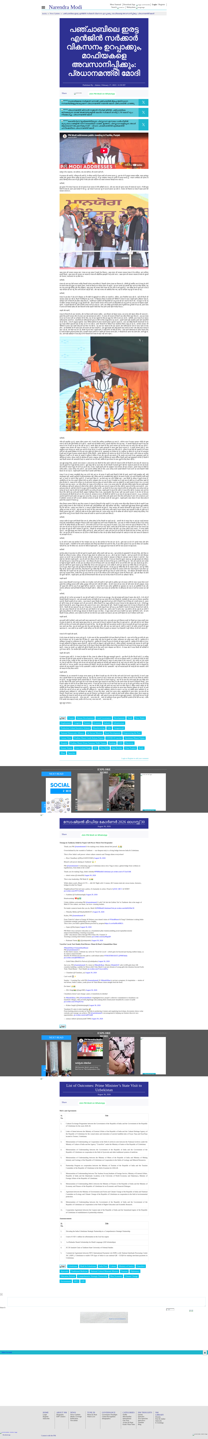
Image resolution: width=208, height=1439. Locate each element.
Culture (113, 1266)
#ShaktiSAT (115, 965)
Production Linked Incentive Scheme (75, 728)
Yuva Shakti (140, 718)
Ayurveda (64, 1271)
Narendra (65, 7)
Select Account (7, 1352)
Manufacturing (98, 728)
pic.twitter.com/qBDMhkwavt (74, 958)
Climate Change (131, 1276)
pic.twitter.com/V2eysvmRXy (98, 969)
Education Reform (68, 1276)
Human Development (85, 718)
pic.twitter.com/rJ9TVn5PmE (74, 891)
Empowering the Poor (132, 733)
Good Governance (104, 718)
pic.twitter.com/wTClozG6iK (121, 872)
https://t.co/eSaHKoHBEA (114, 923)
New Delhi (104, 748)
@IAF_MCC (117, 889)
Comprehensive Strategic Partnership (92, 1276)
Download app (6, 1435)
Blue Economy (116, 1276)
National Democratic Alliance (72, 733)
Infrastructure (119, 723)
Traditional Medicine (79, 1271)
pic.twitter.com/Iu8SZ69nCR (124, 908)
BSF (95, 748)
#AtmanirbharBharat (81, 948)
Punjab (71, 718)
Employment (66, 723)
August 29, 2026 (92, 895)
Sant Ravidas (117, 748)
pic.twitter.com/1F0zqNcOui (73, 1002)
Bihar (63, 753)
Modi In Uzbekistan (88, 1266)
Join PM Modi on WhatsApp (102, 94)
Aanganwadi (119, 728)
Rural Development (112, 733)
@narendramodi (80, 846)
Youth (130, 718)
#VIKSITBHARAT (111, 956)
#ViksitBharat (114, 919)
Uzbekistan (72, 1266)
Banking (112, 743)
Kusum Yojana (66, 748)
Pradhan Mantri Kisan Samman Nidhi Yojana (88, 743)
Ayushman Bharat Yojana (135, 738)
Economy (97, 723)
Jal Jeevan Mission (94, 733)
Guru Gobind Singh (83, 748)
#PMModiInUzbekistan (103, 872)
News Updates (55, 13)
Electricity (129, 743)
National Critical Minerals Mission (104, 1271)
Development (119, 718)
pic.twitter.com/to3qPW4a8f (83, 1015)
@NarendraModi (85, 998)
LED (120, 743)
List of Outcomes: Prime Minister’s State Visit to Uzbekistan (104, 1087)
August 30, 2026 (100, 858)
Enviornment (66, 1281)
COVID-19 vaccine (114, 738)
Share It (3, 1307)
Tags (63, 718)
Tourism (124, 1271)
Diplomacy (135, 1271)
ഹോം (44, 13)
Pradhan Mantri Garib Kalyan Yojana (88, 738)
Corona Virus (66, 738)
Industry (107, 723)
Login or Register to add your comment (134, 758)
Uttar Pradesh (130, 748)
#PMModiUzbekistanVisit (105, 908)
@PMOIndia (122, 956)
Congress (77, 723)
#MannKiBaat (69, 948)
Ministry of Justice (126, 1266)
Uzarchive (141, 1266)
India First (103, 1266)
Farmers (87, 723)
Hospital (64, 743)
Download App (149, 810)
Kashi (141, 748)
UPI (82, 1281)
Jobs (109, 728)
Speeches (71, 753)
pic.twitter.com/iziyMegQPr (101, 937)
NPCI (76, 1281)
